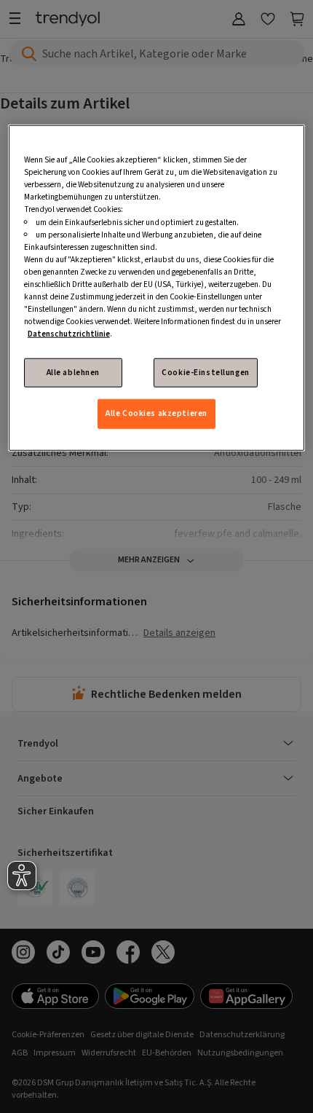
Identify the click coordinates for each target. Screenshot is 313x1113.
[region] (157, 288)
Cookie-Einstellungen (205, 372)
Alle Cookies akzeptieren (156, 413)
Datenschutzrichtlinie (69, 334)
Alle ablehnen (73, 372)
